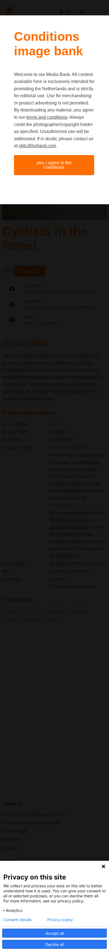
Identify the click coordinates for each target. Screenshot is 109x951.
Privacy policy (60, 919)
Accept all (55, 933)
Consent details (17, 919)
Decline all (54, 944)
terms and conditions (46, 117)
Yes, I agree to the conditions (54, 165)
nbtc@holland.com (37, 145)
